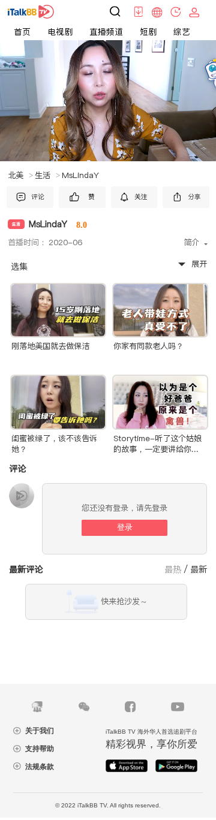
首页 (22, 32)
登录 (125, 527)
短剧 (148, 32)
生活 (47, 175)
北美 (20, 175)
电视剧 (60, 32)
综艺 (181, 32)
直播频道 (106, 32)
